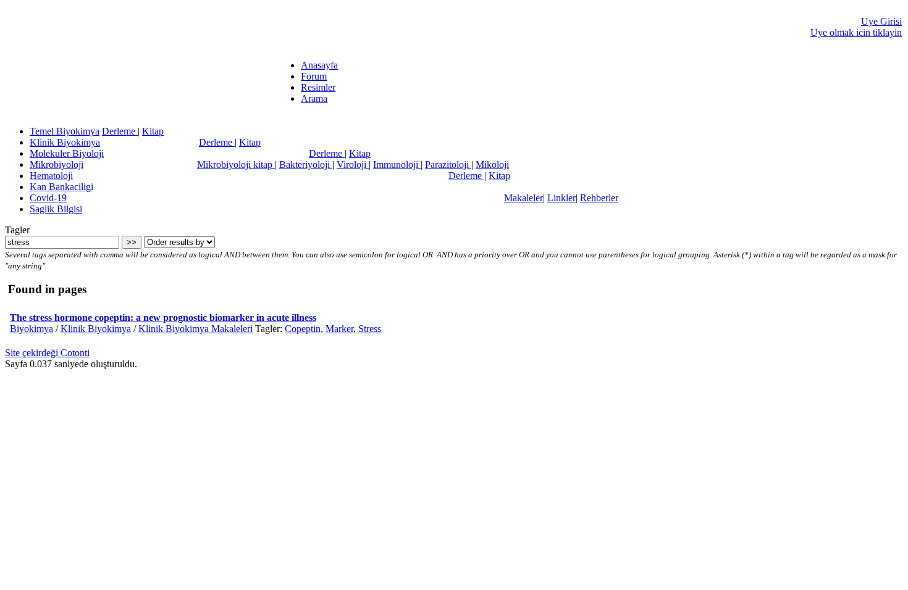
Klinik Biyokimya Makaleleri (195, 328)
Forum (314, 76)
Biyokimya (31, 328)
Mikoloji (492, 164)
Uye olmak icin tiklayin (856, 32)
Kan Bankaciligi (61, 186)
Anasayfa (319, 65)
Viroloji (353, 164)
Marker (339, 328)
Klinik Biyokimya (65, 142)
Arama (314, 98)
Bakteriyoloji (305, 164)
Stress (369, 328)
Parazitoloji (448, 164)
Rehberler (599, 198)
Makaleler (523, 198)
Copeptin (303, 328)
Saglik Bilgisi (56, 209)
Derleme (120, 131)
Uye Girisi (881, 21)
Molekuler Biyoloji (67, 153)
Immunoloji (397, 164)
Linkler (561, 198)
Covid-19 (48, 198)
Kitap (153, 131)
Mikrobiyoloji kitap (236, 164)
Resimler (318, 87)
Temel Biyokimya (64, 131)
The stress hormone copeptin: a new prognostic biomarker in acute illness (163, 317)
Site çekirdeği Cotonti (47, 352)
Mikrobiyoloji (56, 164)
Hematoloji (51, 175)
